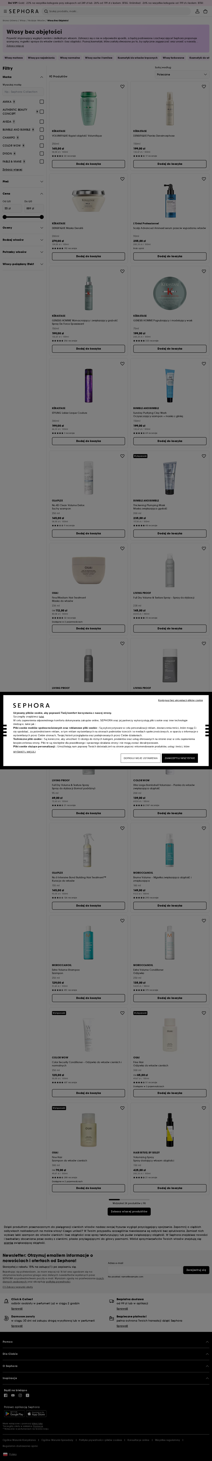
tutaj (41, 716)
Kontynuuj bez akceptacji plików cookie (180, 700)
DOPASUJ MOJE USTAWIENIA (141, 758)
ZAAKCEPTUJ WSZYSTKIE (180, 758)
